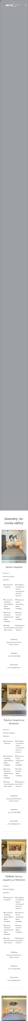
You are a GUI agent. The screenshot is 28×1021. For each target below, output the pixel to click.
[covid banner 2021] (6, 5)
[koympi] (25, 5)
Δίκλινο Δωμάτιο (14, 566)
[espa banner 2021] (10, 5)
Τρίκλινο (12, 733)
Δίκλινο (12, 576)
